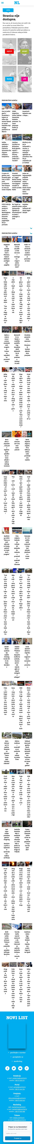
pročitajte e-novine (18, 1052)
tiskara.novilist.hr (18, 1118)
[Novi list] (17, 2)
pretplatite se (18, 1057)
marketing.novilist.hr (19, 1107)
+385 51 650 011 (20, 1080)
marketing (18, 1061)
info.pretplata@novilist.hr (17, 1098)
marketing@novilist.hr (19, 1109)
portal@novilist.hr (20, 1087)
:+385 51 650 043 (20, 1100)
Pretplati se (17, 1138)
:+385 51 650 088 (20, 1111)
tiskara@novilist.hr (19, 1120)
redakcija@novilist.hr (19, 1078)
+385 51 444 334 (20, 1089)
